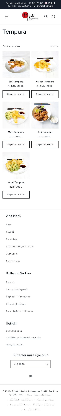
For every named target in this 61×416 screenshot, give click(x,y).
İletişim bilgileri (44, 405)
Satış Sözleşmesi (17, 289)
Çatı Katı (18, 395)
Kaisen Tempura (45, 81)
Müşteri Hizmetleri (18, 296)
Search (10, 282)
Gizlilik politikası (21, 400)
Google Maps (14, 344)
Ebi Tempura (16, 81)
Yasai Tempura (16, 182)
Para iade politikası (19, 311)
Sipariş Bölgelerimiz (19, 246)
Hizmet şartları (46, 400)
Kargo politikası (19, 405)
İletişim (11, 253)
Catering (11, 239)
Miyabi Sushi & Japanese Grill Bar (32, 391)
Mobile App (13, 261)
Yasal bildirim (32, 410)
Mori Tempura (16, 132)
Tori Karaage (45, 132)
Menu (9, 224)
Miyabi (10, 232)
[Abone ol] (46, 364)
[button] (6, 16)
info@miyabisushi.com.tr (23, 337)
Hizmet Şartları (16, 304)
